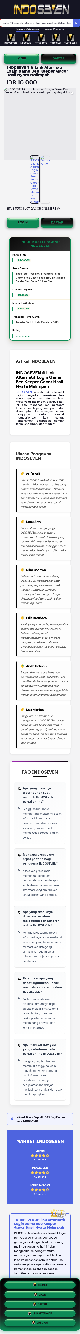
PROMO (42, 1283)
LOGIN (21, 58)
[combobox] (36, 23)
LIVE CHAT (42, 1323)
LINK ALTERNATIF (42, 1313)
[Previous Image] (7, 124)
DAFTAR (59, 58)
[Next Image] (73, 124)
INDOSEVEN (24, 392)
